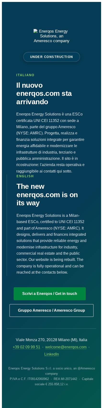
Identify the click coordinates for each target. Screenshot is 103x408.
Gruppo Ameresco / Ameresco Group (51, 310)
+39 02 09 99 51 (26, 347)
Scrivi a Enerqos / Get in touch (49, 294)
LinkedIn (51, 354)
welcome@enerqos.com (65, 347)
